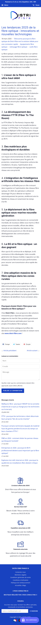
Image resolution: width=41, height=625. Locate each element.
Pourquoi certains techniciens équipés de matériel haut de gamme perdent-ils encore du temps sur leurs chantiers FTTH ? (20, 428)
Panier (37, 5)
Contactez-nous (20, 572)
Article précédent (9, 350)
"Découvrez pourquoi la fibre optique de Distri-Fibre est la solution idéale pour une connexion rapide (19, 41)
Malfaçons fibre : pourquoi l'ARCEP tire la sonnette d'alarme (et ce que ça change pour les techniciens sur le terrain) (20, 406)
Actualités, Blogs (20, 585)
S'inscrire (34, 611)
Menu (6, 5)
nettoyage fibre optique (18, 47)
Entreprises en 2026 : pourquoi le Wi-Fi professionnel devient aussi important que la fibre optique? (20, 450)
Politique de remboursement (20, 583)
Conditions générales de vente (20, 577)
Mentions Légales (20, 575)
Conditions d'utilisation (20, 580)
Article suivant (32, 350)
